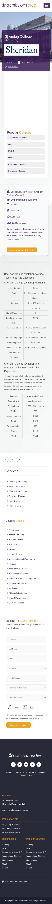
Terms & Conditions (37, 772)
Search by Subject (16, 486)
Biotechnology (8, 860)
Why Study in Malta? (11, 828)
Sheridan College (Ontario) (18, 38)
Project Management (17, 598)
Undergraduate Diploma (23, 199)
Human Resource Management (22, 578)
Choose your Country (17, 481)
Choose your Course (17, 491)
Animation (12, 544)
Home (8, 772)
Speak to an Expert (18, 725)
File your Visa (14, 506)
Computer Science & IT (18, 164)
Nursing (11, 144)
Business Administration (19, 573)
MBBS (11, 151)
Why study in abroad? (11, 824)
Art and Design (15, 554)
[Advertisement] (26, 103)
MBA (4, 848)
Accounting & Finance (17, 138)
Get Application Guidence (22, 250)
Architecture (13, 530)
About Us (20, 772)
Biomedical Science (16, 171)
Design (11, 549)
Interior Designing (16, 535)
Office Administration (17, 593)
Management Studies (17, 583)
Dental (11, 158)
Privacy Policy (34, 719)
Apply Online (14, 501)
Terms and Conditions (18, 719)
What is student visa (11, 832)
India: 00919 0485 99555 (15, 881)
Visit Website (13, 67)
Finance (12, 564)
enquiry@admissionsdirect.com (16, 810)
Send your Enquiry (16, 496)
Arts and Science (15, 539)
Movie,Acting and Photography (22, 559)
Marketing (12, 588)
